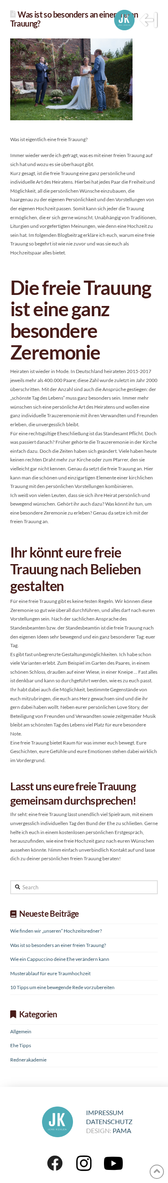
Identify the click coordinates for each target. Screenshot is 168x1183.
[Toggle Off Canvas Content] (148, 20)
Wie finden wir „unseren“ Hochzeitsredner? (56, 931)
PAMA (122, 1130)
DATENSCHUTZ (109, 1121)
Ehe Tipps (20, 1045)
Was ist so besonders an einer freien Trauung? (58, 945)
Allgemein (20, 1031)
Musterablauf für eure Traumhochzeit (50, 973)
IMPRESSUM (105, 1112)
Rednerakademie (28, 1060)
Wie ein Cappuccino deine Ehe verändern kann (59, 959)
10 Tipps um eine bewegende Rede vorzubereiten (62, 987)
